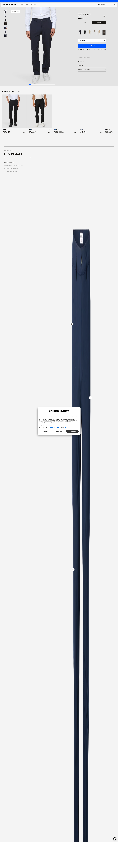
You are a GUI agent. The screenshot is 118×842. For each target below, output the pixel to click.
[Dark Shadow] (31, 129)
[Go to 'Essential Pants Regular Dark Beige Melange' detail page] (94, 32)
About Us (33, 4)
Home (79, 11)
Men (22, 4)
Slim (85, 22)
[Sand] (5, 129)
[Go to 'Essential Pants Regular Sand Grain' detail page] (99, 32)
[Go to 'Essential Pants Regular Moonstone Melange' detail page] (90, 32)
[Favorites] (109, 4)
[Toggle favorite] (69, 11)
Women (27, 4)
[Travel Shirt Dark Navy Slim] (90, 111)
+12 (109, 129)
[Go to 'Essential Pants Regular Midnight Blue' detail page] (80, 32)
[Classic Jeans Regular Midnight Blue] (65, 111)
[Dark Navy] (82, 129)
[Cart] (115, 4)
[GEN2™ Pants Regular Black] (14, 111)
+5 (83, 129)
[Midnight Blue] (3, 129)
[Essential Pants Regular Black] (39, 111)
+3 (5, 35)
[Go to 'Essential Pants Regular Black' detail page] (85, 32)
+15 (32, 129)
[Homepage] (9, 4)
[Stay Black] (56, 129)
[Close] (115, 1)
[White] (80, 129)
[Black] (4, 129)
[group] (42, 46)
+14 (7, 129)
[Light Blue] (55, 129)
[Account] (112, 4)
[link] (71, 323)
